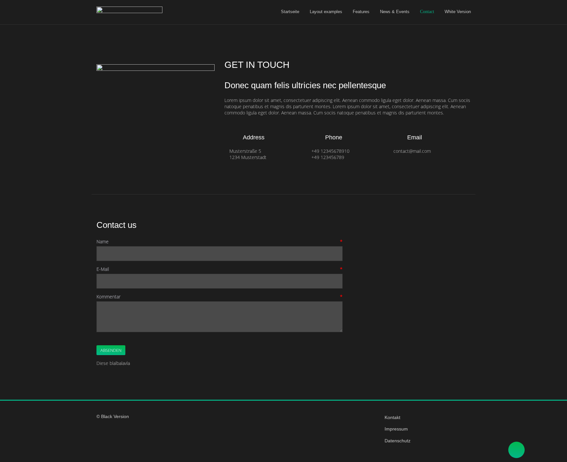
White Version (458, 11)
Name (102, 241)
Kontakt (392, 417)
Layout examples (326, 11)
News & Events (395, 11)
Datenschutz (397, 440)
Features (361, 11)
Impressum (396, 429)
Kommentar (108, 296)
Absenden (110, 350)
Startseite (290, 11)
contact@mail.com (412, 151)
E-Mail (102, 269)
